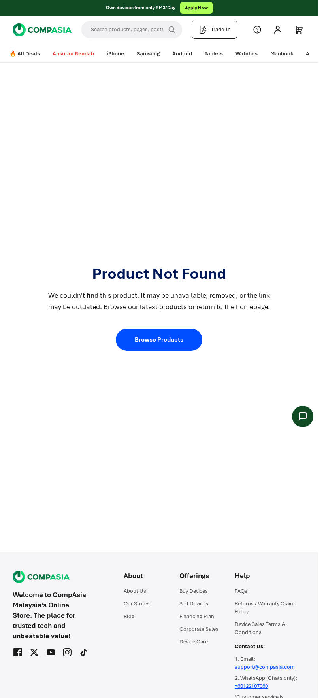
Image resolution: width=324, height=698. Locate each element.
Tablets (214, 53)
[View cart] (298, 30)
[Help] (257, 30)
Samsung (148, 53)
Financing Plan (196, 616)
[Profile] (278, 30)
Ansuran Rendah (73, 53)
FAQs (241, 591)
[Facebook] (18, 652)
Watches (246, 53)
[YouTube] (51, 652)
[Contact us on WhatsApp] (302, 416)
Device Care (193, 641)
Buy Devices (193, 591)
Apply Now (196, 8)
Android (182, 53)
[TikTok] (84, 652)
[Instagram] (67, 652)
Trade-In (221, 29)
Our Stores (137, 603)
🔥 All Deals (24, 53)
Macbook (281, 53)
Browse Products (159, 340)
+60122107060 (251, 686)
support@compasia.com (265, 667)
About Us (135, 591)
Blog (129, 616)
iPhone (115, 53)
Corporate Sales (199, 629)
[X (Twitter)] (34, 652)
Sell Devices (193, 603)
